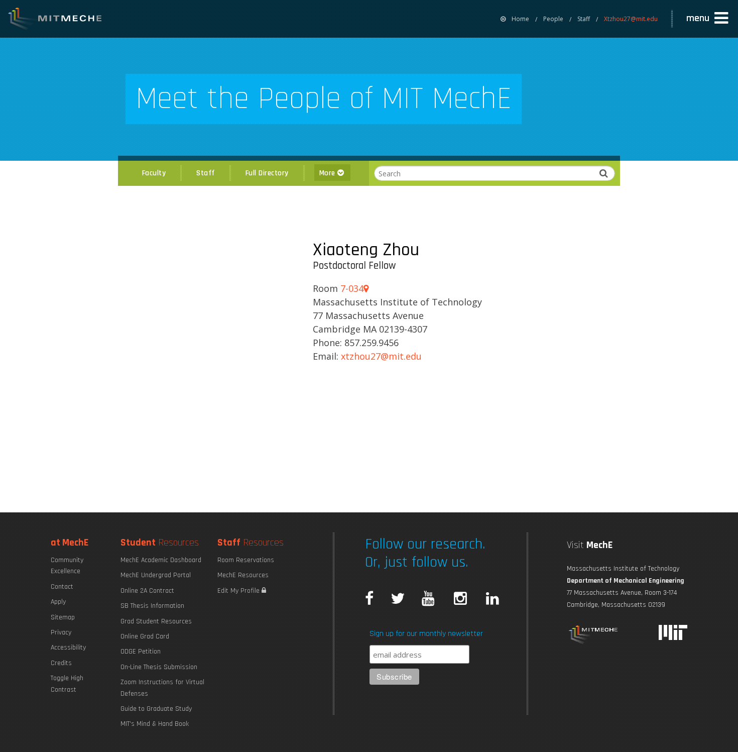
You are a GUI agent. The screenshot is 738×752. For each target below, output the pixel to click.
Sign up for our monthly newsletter (426, 633)
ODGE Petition (140, 651)
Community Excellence (67, 566)
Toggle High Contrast (67, 684)
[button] (708, 18)
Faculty (154, 173)
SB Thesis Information (152, 605)
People (553, 19)
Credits (61, 663)
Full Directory (267, 173)
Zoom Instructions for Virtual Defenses (162, 688)
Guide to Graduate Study (156, 708)
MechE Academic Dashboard (160, 560)
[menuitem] (515, 19)
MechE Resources (243, 575)
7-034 (351, 288)
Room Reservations (245, 560)
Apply (58, 601)
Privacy (61, 632)
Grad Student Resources (156, 621)
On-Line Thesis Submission (158, 667)
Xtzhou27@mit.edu (631, 19)
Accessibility (68, 647)
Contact (62, 586)
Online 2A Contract (147, 590)
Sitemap (63, 617)
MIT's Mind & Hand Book (154, 723)
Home (520, 19)
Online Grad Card (144, 636)
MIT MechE (55, 20)
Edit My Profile (239, 590)
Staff (583, 19)
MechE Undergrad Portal (155, 575)
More (328, 173)
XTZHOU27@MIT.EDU (381, 356)
